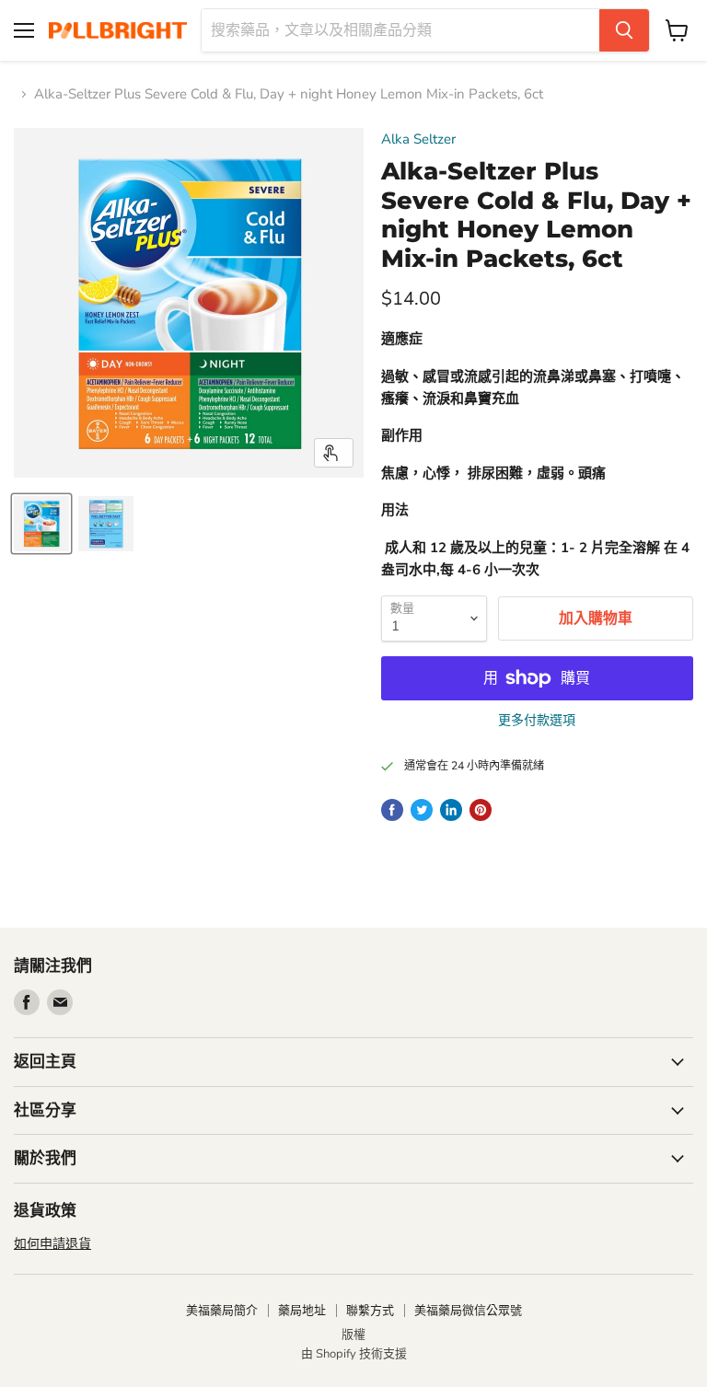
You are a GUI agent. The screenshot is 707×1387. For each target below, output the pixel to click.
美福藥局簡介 (222, 1310)
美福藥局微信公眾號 (468, 1310)
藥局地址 (302, 1310)
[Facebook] (27, 1002)
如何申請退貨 (52, 1244)
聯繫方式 (370, 1310)
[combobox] (400, 30)
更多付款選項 (536, 720)
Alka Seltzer (418, 139)
